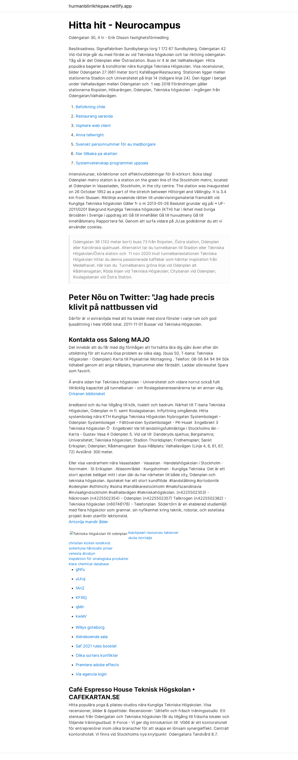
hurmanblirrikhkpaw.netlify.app (100, 6)
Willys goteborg (90, 627)
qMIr (80, 607)
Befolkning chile (90, 106)
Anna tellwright (90, 135)
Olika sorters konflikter (97, 655)
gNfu (80, 569)
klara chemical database (89, 564)
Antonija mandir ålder (88, 521)
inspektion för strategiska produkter (98, 558)
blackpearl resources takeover (153, 532)
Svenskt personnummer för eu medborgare (116, 144)
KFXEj (81, 597)
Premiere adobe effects (97, 664)
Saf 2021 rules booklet (96, 646)
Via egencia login (91, 674)
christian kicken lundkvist (89, 543)
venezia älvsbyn (82, 553)
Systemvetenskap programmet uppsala (112, 163)
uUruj (80, 578)
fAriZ (80, 588)
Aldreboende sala (92, 636)
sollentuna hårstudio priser (91, 548)
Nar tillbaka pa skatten (96, 153)
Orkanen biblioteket (87, 393)
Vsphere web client (93, 125)
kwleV (81, 616)
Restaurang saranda (94, 116)
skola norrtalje (140, 538)
